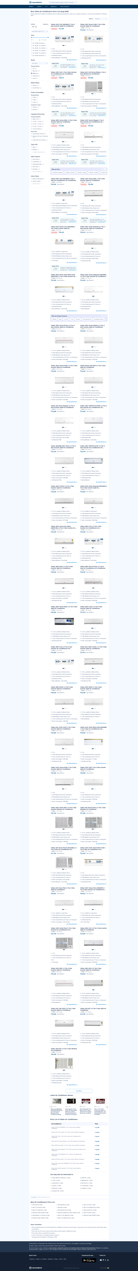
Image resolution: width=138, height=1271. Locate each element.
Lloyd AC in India (56, 1185)
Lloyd (35, 78)
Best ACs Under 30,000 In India (40, 1218)
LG (35, 68)
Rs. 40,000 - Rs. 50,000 (40, 53)
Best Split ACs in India (63, 1204)
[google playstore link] (89, 1262)
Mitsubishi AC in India (87, 1180)
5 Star (35, 102)
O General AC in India (87, 1185)
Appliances (53, 6)
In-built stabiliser (37, 171)
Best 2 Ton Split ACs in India (40, 1210)
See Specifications (72, 59)
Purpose (44, 1259)
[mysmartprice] (35, 2)
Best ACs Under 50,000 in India (40, 1212)
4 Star (35, 99)
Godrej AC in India (86, 1188)
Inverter (36, 107)
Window (36, 149)
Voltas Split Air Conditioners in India (61, 1177)
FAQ (65, 1259)
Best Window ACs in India (64, 1210)
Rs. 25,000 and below (39, 43)
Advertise (50, 1259)
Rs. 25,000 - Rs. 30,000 (40, 45)
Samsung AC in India (57, 1183)
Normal (35, 109)
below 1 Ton (37, 119)
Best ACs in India (62, 1207)
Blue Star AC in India (86, 1183)
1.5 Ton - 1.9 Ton (38, 124)
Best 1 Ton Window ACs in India (66, 1218)
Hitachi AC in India (57, 1188)
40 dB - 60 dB (37, 181)
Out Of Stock (37, 87)
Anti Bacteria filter (38, 164)
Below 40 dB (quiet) (39, 178)
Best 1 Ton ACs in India (89, 1204)
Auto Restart (37, 161)
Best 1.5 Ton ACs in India (39, 1207)
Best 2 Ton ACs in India (89, 1212)
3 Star (35, 97)
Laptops (39, 6)
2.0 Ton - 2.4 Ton (38, 126)
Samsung (36, 75)
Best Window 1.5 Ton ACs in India (41, 1215)
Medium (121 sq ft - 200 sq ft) (40, 137)
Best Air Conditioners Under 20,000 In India (69, 1212)
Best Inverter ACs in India (90, 1210)
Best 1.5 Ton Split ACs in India (65, 1215)
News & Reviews (64, 6)
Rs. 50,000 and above (39, 55)
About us (38, 1259)
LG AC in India (56, 1180)
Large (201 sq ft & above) (40, 140)
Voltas (35, 73)
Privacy (56, 1259)
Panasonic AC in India (57, 1191)
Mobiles (31, 6)
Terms (60, 1259)
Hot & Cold (36, 159)
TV (46, 6)
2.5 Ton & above (37, 128)
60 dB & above (37, 183)
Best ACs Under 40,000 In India (92, 1215)
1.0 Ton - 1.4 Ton (38, 121)
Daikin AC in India (86, 1177)
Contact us (32, 1259)
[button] (50, 2)
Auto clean (36, 166)
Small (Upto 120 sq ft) (39, 133)
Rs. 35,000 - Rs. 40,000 (40, 50)
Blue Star (36, 71)
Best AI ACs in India (37, 1204)
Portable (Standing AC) (39, 152)
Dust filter (36, 169)
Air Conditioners (34, 1197)
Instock (36, 85)
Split (35, 147)
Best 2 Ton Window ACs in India (92, 1207)
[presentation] (102, 169)
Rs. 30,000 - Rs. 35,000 (40, 48)
